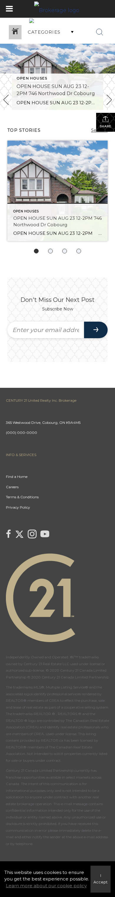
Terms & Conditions (22, 497)
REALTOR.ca (52, 740)
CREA (54, 700)
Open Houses (32, 78)
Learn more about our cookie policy (46, 885)
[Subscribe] (96, 330)
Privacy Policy (18, 507)
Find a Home (16, 476)
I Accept (100, 879)
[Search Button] (100, 32)
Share (105, 126)
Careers (12, 487)
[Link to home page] (57, 9)
